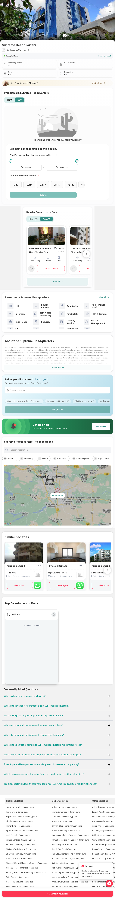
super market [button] (104, 458)
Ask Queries (57, 409)
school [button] (45, 458)
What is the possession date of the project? (24, 401)
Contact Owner (51, 268)
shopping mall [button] (82, 458)
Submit (43, 195)
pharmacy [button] (28, 458)
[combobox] (60, 450)
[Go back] (4, 4)
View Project (19, 585)
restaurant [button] (62, 458)
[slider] (10, 161)
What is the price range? (84, 401)
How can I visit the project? (58, 401)
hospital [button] (11, 458)
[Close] (109, 866)
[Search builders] (54, 614)
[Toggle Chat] (109, 883)
